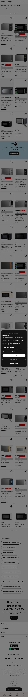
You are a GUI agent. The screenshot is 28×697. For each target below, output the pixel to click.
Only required (14, 359)
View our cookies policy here (9, 351)
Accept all (14, 355)
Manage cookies (14, 363)
